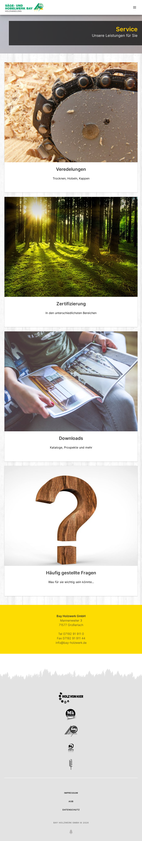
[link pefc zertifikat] (71, 752)
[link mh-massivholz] (71, 719)
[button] (134, 7)
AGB (71, 801)
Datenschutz (71, 809)
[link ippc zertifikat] (71, 769)
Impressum (71, 793)
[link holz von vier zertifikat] (71, 702)
